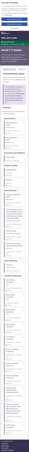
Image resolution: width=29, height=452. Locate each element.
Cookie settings (14, 28)
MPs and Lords (9, 37)
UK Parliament (5, 44)
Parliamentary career (9, 69)
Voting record (22, 69)
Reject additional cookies (14, 24)
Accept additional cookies (14, 19)
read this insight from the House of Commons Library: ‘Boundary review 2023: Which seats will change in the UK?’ (14, 98)
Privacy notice (4, 448)
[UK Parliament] (5, 33)
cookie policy (8, 15)
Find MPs (22, 44)
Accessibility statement (7, 450)
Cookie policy (4, 443)
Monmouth (16, 59)
